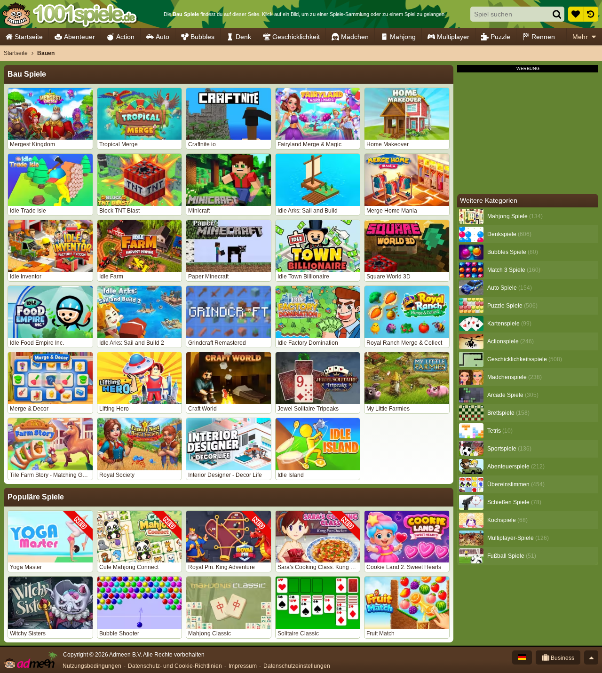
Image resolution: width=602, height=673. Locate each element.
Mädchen (355, 36)
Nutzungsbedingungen (92, 666)
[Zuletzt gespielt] (590, 14)
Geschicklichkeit (296, 36)
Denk (243, 36)
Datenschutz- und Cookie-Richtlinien (175, 666)
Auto (162, 36)
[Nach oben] (591, 657)
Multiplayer (453, 36)
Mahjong (403, 36)
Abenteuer (79, 36)
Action (125, 36)
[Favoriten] (575, 14)
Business (561, 658)
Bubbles (202, 36)
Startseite (29, 36)
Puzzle (500, 36)
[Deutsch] (522, 657)
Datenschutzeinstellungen (296, 666)
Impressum (243, 666)
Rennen (543, 36)
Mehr (580, 36)
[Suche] (556, 14)
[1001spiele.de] (69, 14)
